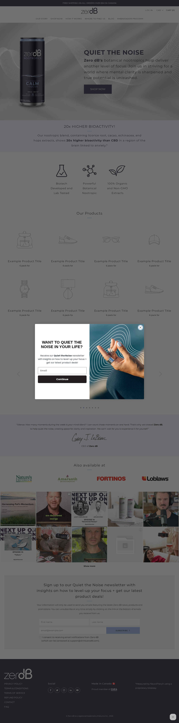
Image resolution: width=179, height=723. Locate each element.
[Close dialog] (140, 327)
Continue (62, 379)
